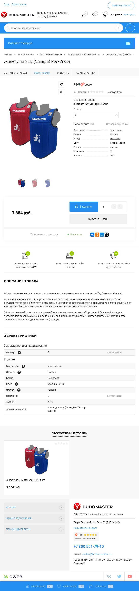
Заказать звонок (121, 5)
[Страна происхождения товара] (19, 372)
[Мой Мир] (102, 235)
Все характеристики (117, 124)
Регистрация (19, 4)
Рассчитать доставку (46, 234)
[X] (107, 235)
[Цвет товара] (16, 384)
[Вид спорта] (23, 366)
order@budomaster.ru (97, 554)
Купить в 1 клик (98, 219)
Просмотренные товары (69, 433)
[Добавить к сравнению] (61, 92)
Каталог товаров (20, 43)
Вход (6, 4)
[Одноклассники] (97, 235)
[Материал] (19, 390)
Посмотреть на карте (85, 528)
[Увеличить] (34, 128)
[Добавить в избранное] (61, 84)
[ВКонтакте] (92, 235)
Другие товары (114, 352)
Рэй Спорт (115, 138)
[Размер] (19, 352)
